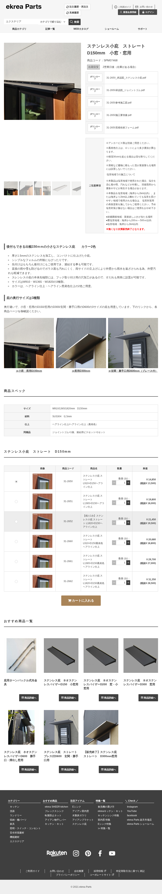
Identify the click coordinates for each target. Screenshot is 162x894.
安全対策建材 (17, 832)
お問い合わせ (57, 871)
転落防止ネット (53, 815)
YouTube (132, 811)
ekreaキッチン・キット (110, 811)
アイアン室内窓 (80, 811)
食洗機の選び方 (106, 806)
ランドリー (16, 815)
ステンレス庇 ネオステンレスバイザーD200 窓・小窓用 (101, 684)
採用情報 (98, 871)
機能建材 (14, 837)
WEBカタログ (81, 28)
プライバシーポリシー (68, 874)
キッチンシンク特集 (108, 815)
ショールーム (112, 28)
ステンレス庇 (79, 824)
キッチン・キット (54, 824)
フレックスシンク (54, 811)
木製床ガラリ (79, 815)
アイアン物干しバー (55, 819)
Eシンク (76, 806)
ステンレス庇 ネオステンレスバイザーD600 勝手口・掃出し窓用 (20, 756)
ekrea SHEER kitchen (56, 806)
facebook (132, 815)
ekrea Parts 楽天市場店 (139, 819)
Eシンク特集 (104, 824)
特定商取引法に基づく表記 (130, 871)
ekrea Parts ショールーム (140, 824)
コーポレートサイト (100, 874)
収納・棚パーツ (18, 819)
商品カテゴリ (19, 28)
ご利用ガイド (32, 871)
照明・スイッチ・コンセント (25, 828)
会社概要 (79, 871)
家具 (12, 824)
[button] (75, 113)
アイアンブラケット (83, 819)
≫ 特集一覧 (104, 828)
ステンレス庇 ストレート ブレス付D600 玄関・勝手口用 (62, 756)
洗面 (12, 811)
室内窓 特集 (104, 819)
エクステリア (17, 841)
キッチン (14, 806)
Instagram (132, 806)
